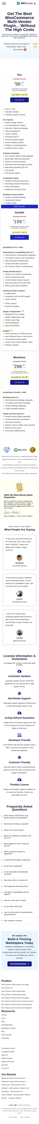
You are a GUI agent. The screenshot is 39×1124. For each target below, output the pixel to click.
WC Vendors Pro (7, 988)
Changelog (5, 1038)
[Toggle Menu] (4, 3)
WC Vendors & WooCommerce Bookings (15, 998)
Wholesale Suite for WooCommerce (13, 1078)
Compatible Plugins (8, 1051)
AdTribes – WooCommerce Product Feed (15, 1088)
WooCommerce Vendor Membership (13, 994)
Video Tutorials (6, 1035)
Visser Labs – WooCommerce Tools (13, 1085)
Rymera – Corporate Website (11, 1098)
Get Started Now (18, 964)
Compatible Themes (8, 1048)
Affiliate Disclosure (7, 1061)
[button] (19, 817)
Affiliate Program (7, 1058)
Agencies (4, 1055)
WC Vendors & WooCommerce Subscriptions (16, 1004)
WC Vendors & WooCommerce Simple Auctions (17, 1001)
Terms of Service (25, 1117)
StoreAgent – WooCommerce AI (12, 1091)
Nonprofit (4, 1065)
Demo (3, 1018)
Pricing (3, 1015)
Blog (3, 1021)
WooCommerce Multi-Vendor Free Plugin (15, 984)
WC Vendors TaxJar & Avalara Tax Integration (16, 1008)
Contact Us (5, 1068)
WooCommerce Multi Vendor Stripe (13, 991)
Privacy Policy (13, 1117)
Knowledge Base (7, 1025)
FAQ (2, 1031)
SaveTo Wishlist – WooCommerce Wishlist (15, 1095)
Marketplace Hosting (8, 1028)
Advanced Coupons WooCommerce (13, 1081)
